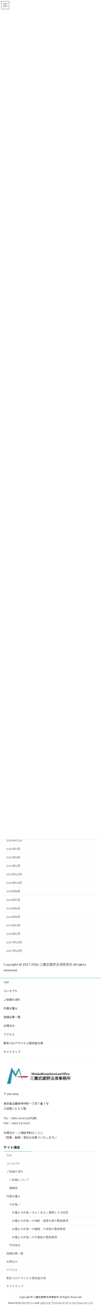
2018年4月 (13, 917)
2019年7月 (13, 849)
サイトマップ (12, 1052)
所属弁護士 (11, 1008)
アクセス (9, 1034)
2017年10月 (14, 951)
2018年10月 (14, 883)
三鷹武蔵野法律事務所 (55, 964)
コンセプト (11, 991)
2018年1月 (13, 934)
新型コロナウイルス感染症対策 (23, 1043)
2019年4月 (13, 857)
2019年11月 (14, 840)
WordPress (27, 1303)
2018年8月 (13, 891)
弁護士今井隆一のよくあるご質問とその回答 (40, 1212)
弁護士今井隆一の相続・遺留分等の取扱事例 (40, 1221)
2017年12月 (14, 942)
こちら (39, 1133)
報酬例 (13, 1188)
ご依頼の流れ (12, 999)
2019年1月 (13, 866)
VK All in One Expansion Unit (77, 1303)
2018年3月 (13, 925)
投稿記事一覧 (12, 1017)
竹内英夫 (14, 1245)
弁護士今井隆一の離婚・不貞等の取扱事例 (39, 1229)
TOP (6, 982)
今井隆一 (14, 1204)
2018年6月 (13, 908)
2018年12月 (14, 874)
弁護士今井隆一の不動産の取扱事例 (34, 1237)
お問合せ (9, 1026)
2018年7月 (13, 900)
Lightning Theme (49, 1303)
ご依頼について (19, 1180)
